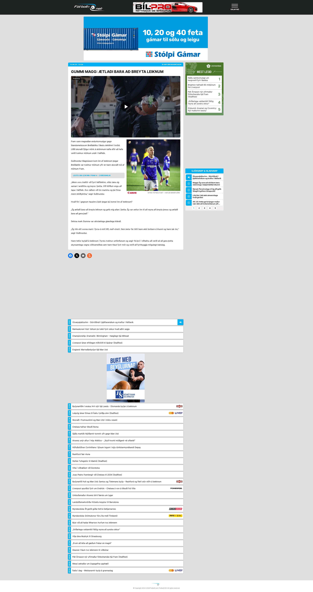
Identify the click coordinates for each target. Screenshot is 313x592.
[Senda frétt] (83, 255)
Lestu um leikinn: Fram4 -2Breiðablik (92, 175)
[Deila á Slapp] (89, 255)
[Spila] (125, 106)
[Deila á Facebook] (70, 255)
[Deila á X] (76, 255)
